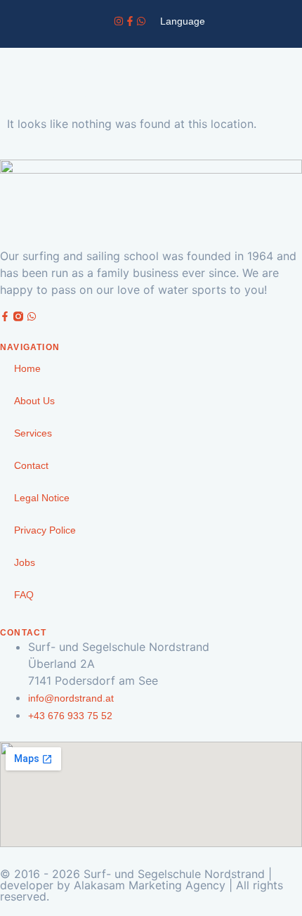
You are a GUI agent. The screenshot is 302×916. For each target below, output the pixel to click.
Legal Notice (42, 497)
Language (182, 21)
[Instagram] (119, 21)
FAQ (24, 594)
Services (33, 433)
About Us (34, 400)
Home (27, 368)
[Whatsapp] (141, 21)
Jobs (24, 562)
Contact (31, 465)
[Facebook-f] (130, 21)
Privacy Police (45, 530)
